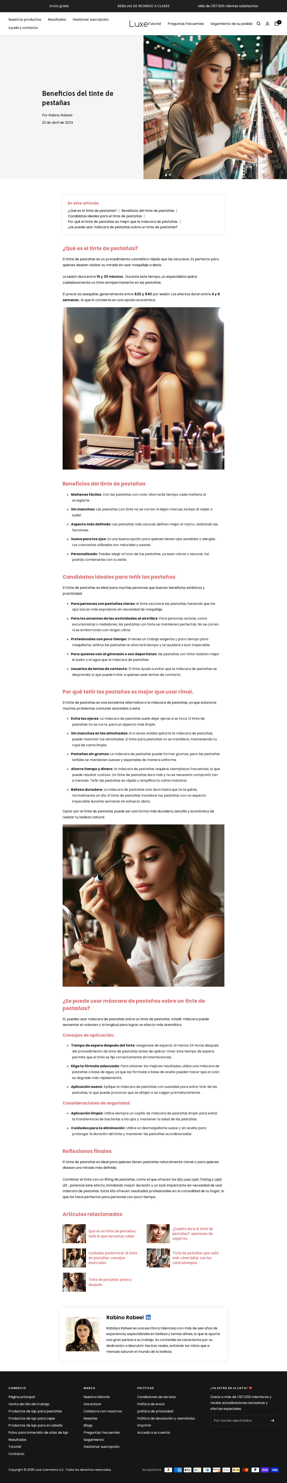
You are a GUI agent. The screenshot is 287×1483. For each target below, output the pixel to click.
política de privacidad (155, 1411)
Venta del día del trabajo (28, 1404)
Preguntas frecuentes (186, 23)
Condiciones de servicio (156, 1396)
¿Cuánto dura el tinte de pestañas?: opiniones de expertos (192, 1234)
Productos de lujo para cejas (31, 1418)
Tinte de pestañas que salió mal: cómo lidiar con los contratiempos (195, 1258)
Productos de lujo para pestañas (35, 1411)
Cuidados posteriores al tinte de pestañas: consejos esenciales (112, 1258)
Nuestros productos (24, 19)
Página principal (21, 1396)
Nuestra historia (97, 1396)
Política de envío (151, 1404)
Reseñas (90, 1418)
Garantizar (92, 1404)
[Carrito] (276, 23)
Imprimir (144, 1425)
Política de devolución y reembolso (166, 1418)
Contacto (16, 1453)
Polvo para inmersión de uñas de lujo (38, 1432)
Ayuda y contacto (23, 27)
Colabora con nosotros (103, 1411)
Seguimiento (94, 1439)
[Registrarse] (272, 1420)
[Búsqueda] (259, 23)
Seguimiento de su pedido (232, 23)
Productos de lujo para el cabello (35, 1425)
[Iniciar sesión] (267, 23)
